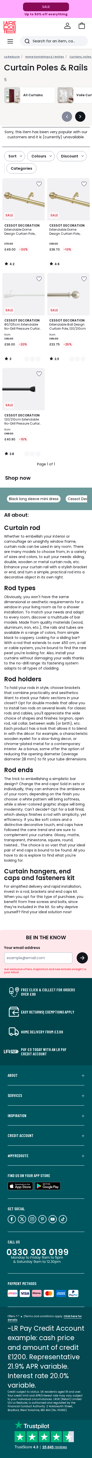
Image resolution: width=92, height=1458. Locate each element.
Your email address (22, 947)
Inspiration (17, 1115)
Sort (12, 156)
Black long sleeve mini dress (34, 498)
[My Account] (67, 26)
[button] (82, 26)
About (13, 1075)
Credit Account (20, 1135)
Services (15, 1095)
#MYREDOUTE (18, 1155)
